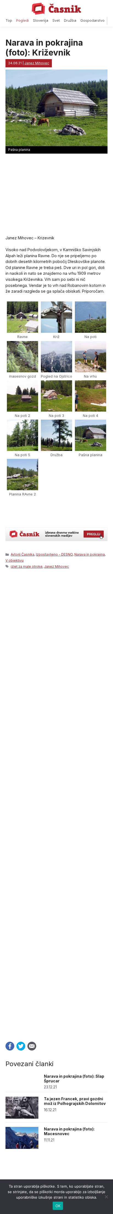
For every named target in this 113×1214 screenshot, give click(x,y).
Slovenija (40, 20)
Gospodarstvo (92, 20)
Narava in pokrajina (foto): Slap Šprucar (74, 1078)
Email (31, 1046)
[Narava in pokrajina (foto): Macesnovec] (21, 1147)
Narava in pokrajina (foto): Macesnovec (69, 1131)
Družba (70, 20)
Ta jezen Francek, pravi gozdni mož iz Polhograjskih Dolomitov (75, 1101)
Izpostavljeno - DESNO (54, 554)
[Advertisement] (56, 803)
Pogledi (22, 20)
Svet (56, 20)
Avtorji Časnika (22, 554)
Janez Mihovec (56, 566)
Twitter (20, 1046)
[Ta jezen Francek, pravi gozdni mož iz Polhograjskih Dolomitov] (21, 1117)
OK (58, 1206)
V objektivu (14, 560)
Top (8, 20)
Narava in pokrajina (89, 554)
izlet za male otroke (27, 566)
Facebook (9, 1046)
